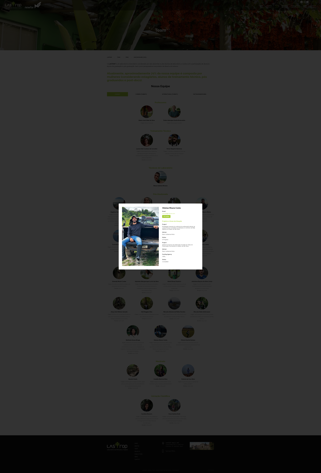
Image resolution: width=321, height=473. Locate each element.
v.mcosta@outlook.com (168, 213)
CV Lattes (166, 216)
